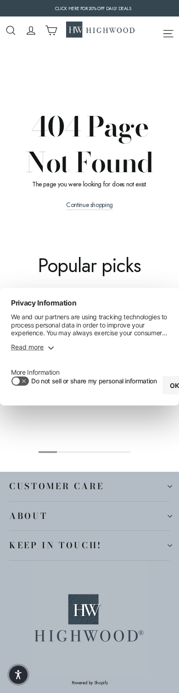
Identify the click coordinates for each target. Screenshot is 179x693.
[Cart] (51, 30)
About (28, 515)
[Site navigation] (168, 32)
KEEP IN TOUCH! (55, 545)
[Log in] (31, 30)
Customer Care (56, 486)
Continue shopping (89, 205)
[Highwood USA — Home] (100, 30)
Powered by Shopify (90, 683)
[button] (18, 675)
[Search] (11, 30)
